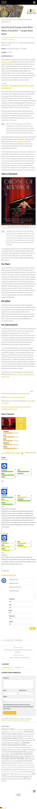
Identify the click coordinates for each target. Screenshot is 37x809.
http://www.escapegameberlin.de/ (15, 397)
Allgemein (7, 729)
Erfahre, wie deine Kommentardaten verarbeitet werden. (15, 720)
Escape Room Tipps (9, 774)
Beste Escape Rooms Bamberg (17, 731)
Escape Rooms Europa (10, 769)
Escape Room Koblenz (16, 749)
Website (5, 696)
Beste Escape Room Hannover (20, 729)
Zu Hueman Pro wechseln (27, 801)
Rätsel (10, 610)
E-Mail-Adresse (23, 690)
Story (10, 604)
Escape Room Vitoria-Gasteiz (24, 774)
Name (5, 690)
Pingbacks (19, 667)
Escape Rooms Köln (26, 769)
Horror (10, 776)
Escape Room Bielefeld (28, 738)
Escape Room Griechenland (14, 747)
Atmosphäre (12, 599)
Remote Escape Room (16, 779)
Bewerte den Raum (31, 452)
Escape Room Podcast (24, 756)
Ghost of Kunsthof (18, 640)
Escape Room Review (15, 758)
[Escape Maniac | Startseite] (4, 2)
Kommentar (6, 678)
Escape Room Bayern (12, 736)
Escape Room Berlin (6, 19)
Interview (5, 779)
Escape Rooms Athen (12, 765)
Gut (10, 22)
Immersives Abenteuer (23, 776)
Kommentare (8, 667)
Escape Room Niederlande (15, 752)
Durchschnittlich (13, 734)
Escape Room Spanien (27, 771)
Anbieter (11, 621)
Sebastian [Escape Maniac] (10, 37)
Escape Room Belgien (26, 736)
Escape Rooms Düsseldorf (15, 767)
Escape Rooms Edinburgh (28, 767)
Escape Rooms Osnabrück (14, 771)
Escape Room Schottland (24, 765)
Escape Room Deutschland (20, 19)
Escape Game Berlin (6, 62)
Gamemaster (12, 616)
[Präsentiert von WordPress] (10, 801)
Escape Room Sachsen (13, 763)
